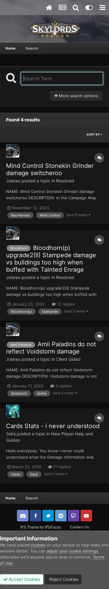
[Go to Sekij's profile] (12, 411)
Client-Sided (68, 359)
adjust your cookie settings (72, 551)
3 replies (63, 385)
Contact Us (79, 527)
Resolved (65, 180)
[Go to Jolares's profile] (12, 151)
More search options (78, 95)
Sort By (93, 134)
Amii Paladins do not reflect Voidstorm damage (51, 348)
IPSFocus (53, 527)
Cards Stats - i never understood (53, 426)
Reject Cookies (63, 579)
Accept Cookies (24, 579)
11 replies (61, 466)
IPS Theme (29, 527)
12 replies (65, 304)
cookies (38, 545)
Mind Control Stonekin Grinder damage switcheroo (50, 169)
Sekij (10, 433)
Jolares (13, 180)
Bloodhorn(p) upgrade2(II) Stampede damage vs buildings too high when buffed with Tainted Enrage (51, 258)
